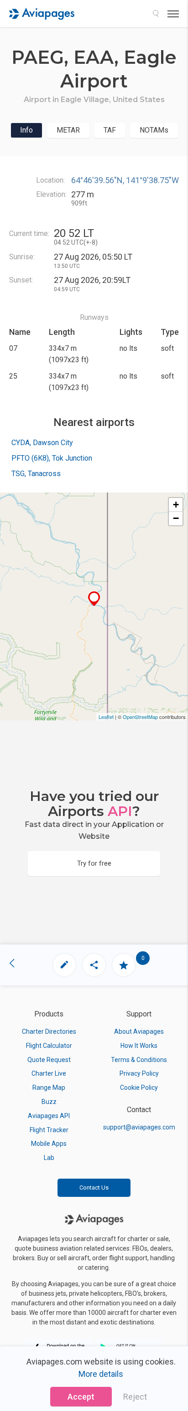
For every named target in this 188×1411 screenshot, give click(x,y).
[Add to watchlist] (123, 965)
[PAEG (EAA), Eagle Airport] (94, 598)
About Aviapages (139, 1031)
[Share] (94, 965)
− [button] (176, 518)
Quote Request (49, 1059)
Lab (49, 1157)
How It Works (138, 1045)
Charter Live (48, 1073)
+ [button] (176, 504)
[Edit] (64, 965)
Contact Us (94, 1187)
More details (100, 1374)
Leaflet (106, 716)
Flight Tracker (49, 1130)
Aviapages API (49, 1115)
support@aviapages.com (139, 1127)
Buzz (49, 1101)
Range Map (48, 1087)
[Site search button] (155, 13)
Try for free (94, 863)
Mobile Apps (49, 1143)
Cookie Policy (139, 1087)
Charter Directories (49, 1031)
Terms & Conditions (139, 1059)
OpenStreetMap (140, 716)
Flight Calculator (49, 1045)
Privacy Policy (139, 1073)
